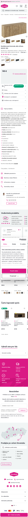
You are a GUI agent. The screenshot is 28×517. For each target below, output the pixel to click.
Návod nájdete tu (5, 417)
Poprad (18, 456)
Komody (11, 14)
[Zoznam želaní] (17, 6)
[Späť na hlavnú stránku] (4, 6)
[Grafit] (17, 60)
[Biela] (3, 60)
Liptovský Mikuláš (7, 457)
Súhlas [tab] (5, 244)
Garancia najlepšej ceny (20, 73)
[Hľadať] (3, 10)
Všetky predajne (6, 464)
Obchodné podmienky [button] (6, 500)
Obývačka (6, 14)
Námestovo (19, 451)
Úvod (2, 14)
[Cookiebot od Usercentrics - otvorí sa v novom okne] (19, 240)
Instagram (11, 486)
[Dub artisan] (8, 60)
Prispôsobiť (13, 276)
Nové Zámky (20, 453)
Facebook (8, 486)
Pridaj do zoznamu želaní (26, 36)
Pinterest (17, 486)
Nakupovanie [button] (4, 492)
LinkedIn (20, 486)
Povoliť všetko (14, 270)
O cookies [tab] (23, 244)
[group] (14, 30)
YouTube (14, 486)
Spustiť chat (11, 203)
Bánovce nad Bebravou (6, 452)
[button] (14, 86)
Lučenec (4, 459)
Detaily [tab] (14, 244)
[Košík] (21, 6)
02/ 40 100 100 (12, 200)
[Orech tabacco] (3, 65)
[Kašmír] (22, 60)
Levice (4, 454)
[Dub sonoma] (13, 60)
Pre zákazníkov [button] (5, 496)
